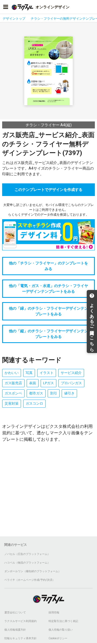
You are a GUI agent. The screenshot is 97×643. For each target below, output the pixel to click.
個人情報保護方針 (15, 629)
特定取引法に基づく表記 (63, 621)
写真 (29, 373)
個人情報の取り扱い (60, 629)
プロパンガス (71, 383)
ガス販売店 (13, 383)
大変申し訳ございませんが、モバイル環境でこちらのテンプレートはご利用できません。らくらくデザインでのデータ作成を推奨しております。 (48, 209)
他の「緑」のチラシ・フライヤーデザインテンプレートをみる (48, 311)
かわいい (12, 373)
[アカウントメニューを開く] (91, 7)
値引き (69, 393)
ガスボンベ (13, 393)
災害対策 (12, 403)
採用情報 (53, 612)
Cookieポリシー (57, 638)
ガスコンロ (34, 403)
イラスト (47, 373)
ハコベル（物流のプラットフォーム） (27, 562)
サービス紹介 (71, 373)
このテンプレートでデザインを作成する (48, 189)
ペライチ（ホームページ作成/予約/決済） (29, 579)
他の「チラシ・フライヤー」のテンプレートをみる (48, 266)
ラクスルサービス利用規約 (20, 621)
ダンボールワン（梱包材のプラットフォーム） (32, 571)
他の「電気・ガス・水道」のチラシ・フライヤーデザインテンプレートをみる (48, 288)
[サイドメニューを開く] (5, 7)
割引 (53, 393)
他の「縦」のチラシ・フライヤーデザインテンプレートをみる (48, 334)
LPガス (48, 383)
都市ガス (36, 393)
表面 (32, 383)
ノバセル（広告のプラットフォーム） (27, 554)
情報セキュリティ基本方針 (20, 638)
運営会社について (15, 612)
